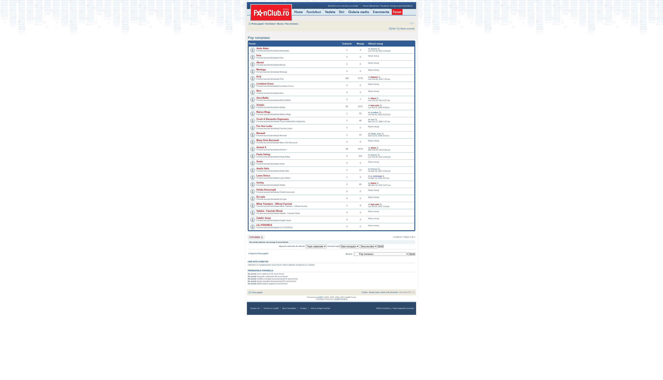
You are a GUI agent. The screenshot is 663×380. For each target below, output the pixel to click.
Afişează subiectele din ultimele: (292, 246)
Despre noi (255, 308)
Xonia (259, 161)
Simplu (260, 105)
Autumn (374, 49)
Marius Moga (263, 112)
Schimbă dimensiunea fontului (411, 23)
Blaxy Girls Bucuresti (267, 140)
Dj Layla (260, 197)
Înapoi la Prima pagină (259, 253)
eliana (373, 98)
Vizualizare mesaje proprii (391, 6)
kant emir (375, 105)
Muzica (280, 24)
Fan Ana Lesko (264, 126)
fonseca (374, 169)
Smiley (260, 182)
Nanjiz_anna (376, 134)
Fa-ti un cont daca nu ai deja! (346, 6)
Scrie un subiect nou (254, 237)
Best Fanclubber (289, 308)
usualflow (374, 112)
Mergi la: (349, 254)
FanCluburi (270, 24)
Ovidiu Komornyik (266, 189)
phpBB (320, 297)
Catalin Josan (263, 218)
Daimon (374, 77)
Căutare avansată (406, 29)
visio (372, 119)
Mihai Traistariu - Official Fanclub (274, 204)
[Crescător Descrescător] (372, 246)
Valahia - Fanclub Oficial (269, 211)
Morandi (260, 133)
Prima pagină (257, 24)
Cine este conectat (258, 262)
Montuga (261, 69)
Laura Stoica (263, 175)
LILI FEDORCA (264, 225)
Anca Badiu (262, 98)
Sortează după (333, 246)
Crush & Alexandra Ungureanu (272, 119)
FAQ (394, 29)
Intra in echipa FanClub (320, 308)
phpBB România (340, 299)
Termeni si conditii (270, 308)
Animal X (261, 147)
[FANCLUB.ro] (271, 12)
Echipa (364, 292)
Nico (258, 90)
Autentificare (407, 6)
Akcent (260, 62)
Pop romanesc (291, 24)
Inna (258, 55)
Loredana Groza (264, 83)
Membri (331, 6)
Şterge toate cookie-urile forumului (383, 292)
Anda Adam (262, 48)
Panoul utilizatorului (371, 6)
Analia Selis (262, 168)
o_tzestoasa (376, 176)
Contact (303, 308)
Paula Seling (263, 154)
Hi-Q (258, 76)
